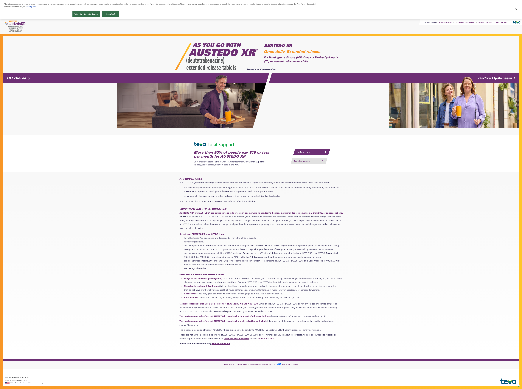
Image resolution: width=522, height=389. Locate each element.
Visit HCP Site (501, 22)
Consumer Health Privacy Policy (262, 364)
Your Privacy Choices (290, 364)
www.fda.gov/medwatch (236, 338)
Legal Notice (229, 364)
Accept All (110, 14)
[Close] (516, 9)
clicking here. (31, 7)
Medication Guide (485, 22)
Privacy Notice (242, 364)
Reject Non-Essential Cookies (86, 14)
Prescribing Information (465, 22)
